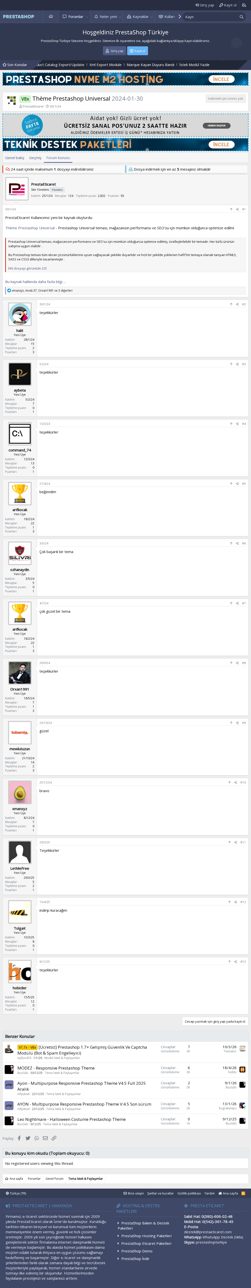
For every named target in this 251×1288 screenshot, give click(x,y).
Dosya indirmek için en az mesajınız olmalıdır (172, 169)
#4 (244, 424)
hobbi (232, 1072)
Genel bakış (14, 157)
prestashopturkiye (211, 1242)
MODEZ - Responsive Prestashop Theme (56, 1068)
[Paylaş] (237, 209)
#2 (244, 304)
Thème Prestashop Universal (30, 227)
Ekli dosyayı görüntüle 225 (27, 268)
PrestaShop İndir (135, 1258)
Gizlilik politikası (189, 1193)
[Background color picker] (244, 5)
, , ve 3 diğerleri (42, 290)
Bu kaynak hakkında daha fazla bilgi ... (35, 281)
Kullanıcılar (173, 16)
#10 (243, 782)
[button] (87, 16)
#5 (244, 484)
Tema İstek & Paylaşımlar (62, 1073)
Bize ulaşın (136, 1193)
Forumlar (75, 16)
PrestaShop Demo (136, 1250)
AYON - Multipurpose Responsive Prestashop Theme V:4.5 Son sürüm (84, 1104)
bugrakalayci (228, 1108)
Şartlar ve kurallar (160, 1193)
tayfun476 (24, 1058)
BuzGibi (22, 1073)
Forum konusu (58, 157)
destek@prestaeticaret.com (208, 1231)
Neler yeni (108, 16)
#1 (244, 209)
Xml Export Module (60, 64)
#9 (244, 723)
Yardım (209, 1193)
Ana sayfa (51, 16)
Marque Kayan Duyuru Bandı (104, 64)
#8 (244, 663)
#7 (244, 603)
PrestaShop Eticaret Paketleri (146, 1243)
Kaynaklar (141, 16)
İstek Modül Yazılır (149, 64)
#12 (243, 902)
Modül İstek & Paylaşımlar (62, 1058)
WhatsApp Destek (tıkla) (222, 1236)
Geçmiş (35, 157)
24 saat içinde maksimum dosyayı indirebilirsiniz (52, 169)
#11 (243, 842)
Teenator (230, 1051)
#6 (244, 543)
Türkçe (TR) (17, 1193)
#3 (244, 364)
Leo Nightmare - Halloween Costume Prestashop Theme (71, 1119)
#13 (243, 962)
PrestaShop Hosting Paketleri (146, 1235)
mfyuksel (23, 1094)
